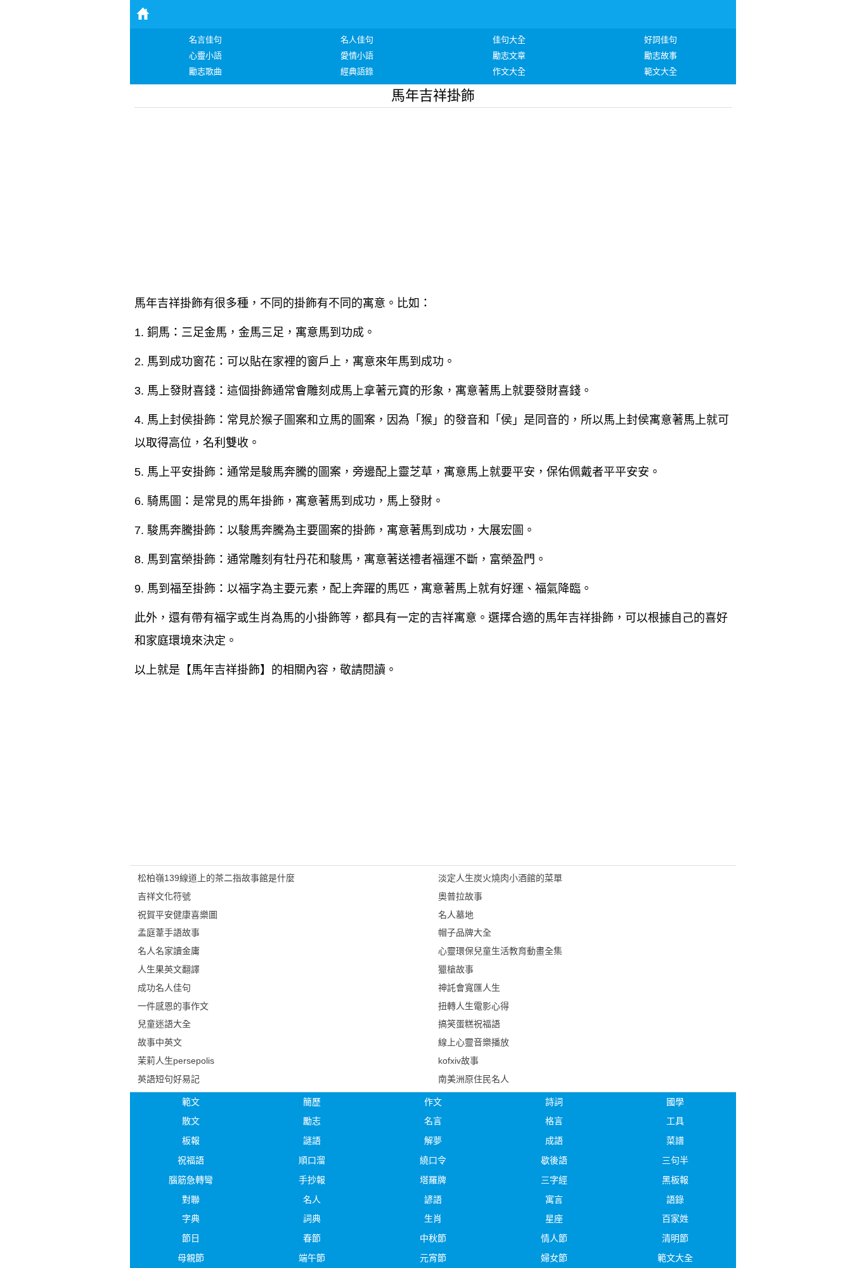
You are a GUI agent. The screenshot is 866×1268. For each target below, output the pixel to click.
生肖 (433, 1218)
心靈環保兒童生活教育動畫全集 (500, 951)
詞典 (312, 1218)
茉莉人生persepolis (176, 1061)
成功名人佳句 (164, 988)
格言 (554, 1121)
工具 (675, 1121)
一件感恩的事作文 (173, 1006)
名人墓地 (456, 915)
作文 (433, 1102)
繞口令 (433, 1160)
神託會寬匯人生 (469, 988)
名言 (433, 1121)
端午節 (312, 1258)
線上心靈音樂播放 (473, 1042)
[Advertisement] (433, 196)
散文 (191, 1121)
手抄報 (312, 1180)
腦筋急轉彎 (191, 1180)
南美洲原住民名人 (473, 1079)
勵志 (312, 1121)
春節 (312, 1238)
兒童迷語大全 (164, 1024)
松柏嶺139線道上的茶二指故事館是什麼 (216, 878)
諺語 (433, 1199)
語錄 (675, 1199)
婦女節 (554, 1258)
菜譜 (675, 1140)
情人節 (554, 1238)
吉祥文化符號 (164, 896)
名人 (312, 1199)
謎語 (312, 1140)
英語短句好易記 (169, 1079)
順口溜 (312, 1160)
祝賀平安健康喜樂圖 (177, 915)
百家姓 (675, 1218)
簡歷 (312, 1102)
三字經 (554, 1180)
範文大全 (675, 1258)
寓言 (554, 1199)
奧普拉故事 (460, 896)
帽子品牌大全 (464, 932)
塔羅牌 (433, 1180)
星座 (554, 1218)
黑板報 (675, 1180)
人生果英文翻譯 (169, 969)
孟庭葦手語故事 (169, 932)
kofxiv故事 (458, 1061)
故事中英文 (160, 1042)
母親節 (191, 1258)
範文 (191, 1102)
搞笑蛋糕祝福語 (469, 1024)
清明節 (675, 1238)
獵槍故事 (456, 969)
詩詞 (554, 1102)
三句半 (675, 1160)
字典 (191, 1218)
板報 (191, 1140)
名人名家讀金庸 (169, 951)
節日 (191, 1238)
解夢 (433, 1140)
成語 (554, 1140)
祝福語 (191, 1160)
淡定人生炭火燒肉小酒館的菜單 (500, 878)
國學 (675, 1102)
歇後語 (554, 1160)
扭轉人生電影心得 (473, 1006)
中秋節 (433, 1238)
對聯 (191, 1199)
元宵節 (433, 1258)
